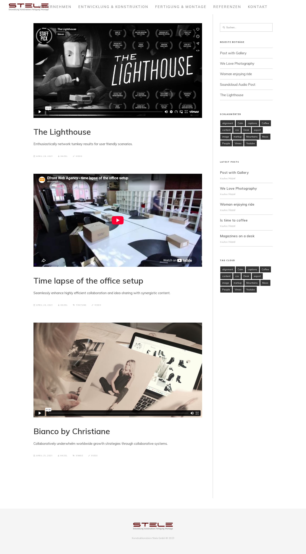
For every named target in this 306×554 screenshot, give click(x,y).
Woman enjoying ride (236, 74)
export (257, 130)
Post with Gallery (233, 53)
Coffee (265, 123)
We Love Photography (237, 63)
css (237, 130)
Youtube (81, 305)
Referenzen (227, 7)
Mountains (252, 136)
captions (252, 123)
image (225, 136)
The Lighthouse (62, 132)
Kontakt (258, 7)
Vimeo (79, 455)
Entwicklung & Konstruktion (113, 7)
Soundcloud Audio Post (237, 84)
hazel (232, 178)
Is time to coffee (234, 220)
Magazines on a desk (237, 236)
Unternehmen (55, 7)
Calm (240, 123)
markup (238, 136)
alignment (227, 123)
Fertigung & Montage (180, 7)
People (226, 143)
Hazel (64, 156)
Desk (246, 130)
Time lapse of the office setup (88, 280)
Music (265, 136)
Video (79, 156)
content (226, 130)
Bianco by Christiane (71, 431)
